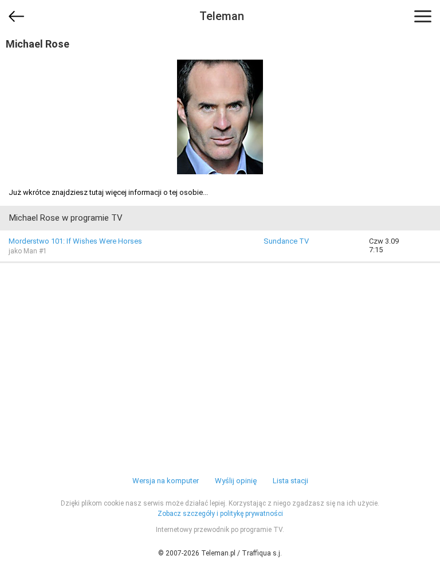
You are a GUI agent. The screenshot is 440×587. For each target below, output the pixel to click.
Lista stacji (290, 480)
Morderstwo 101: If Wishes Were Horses (75, 241)
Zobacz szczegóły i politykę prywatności (220, 514)
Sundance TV (286, 241)
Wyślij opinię (236, 480)
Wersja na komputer (165, 480)
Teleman (221, 16)
